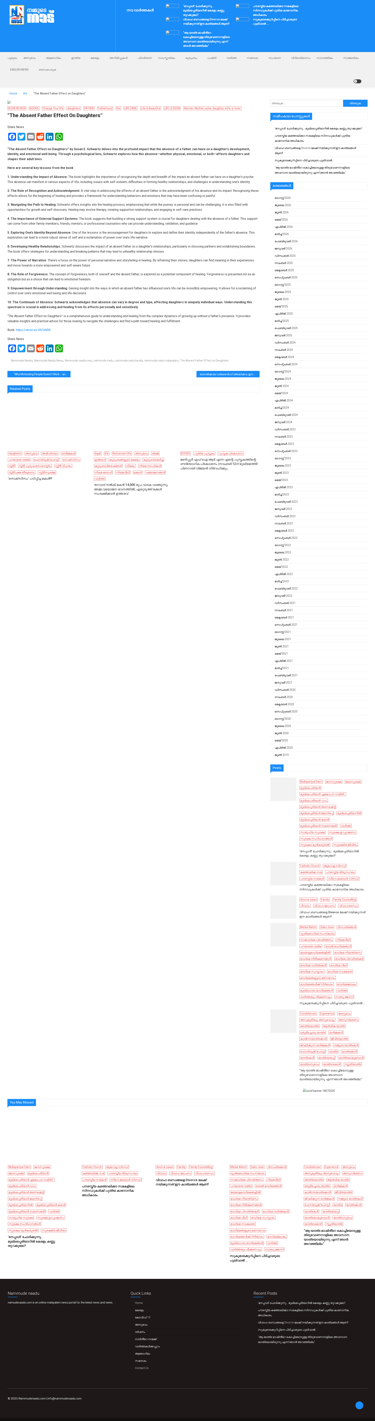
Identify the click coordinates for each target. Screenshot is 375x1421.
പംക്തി (211, 57)
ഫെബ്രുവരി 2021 (286, 675)
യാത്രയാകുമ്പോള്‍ (351, 1057)
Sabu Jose (326, 927)
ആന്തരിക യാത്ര (334, 1026)
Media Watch (308, 927)
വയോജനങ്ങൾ (155, 472)
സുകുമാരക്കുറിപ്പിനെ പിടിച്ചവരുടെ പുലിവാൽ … (305, 160)
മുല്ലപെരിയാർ (310, 787)
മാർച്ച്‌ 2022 (282, 581)
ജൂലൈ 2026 (283, 205)
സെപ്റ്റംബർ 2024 (286, 364)
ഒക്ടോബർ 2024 (284, 357)
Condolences (308, 1013)
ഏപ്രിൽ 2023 (284, 487)
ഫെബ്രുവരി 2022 (286, 588)
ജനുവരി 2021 (283, 682)
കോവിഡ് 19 (142, 1317)
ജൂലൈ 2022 (283, 552)
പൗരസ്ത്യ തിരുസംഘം (340, 872)
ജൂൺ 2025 (282, 299)
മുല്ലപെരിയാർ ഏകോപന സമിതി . (322, 794)
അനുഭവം (29, 57)
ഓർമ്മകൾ (68, 453)
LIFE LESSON (172, 108)
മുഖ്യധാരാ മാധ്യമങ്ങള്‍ (316, 990)
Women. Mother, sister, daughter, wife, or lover (212, 108)
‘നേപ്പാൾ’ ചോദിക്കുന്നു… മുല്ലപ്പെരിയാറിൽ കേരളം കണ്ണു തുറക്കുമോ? (203, 10)
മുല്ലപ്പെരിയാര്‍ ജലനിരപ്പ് (316, 813)
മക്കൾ (138, 472)
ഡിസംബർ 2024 (285, 342)
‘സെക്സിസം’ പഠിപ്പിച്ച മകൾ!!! (30, 478)
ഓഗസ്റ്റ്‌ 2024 (283, 371)
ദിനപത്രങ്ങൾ (347, 927)
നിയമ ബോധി (103, 472)
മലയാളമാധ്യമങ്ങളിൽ (315, 952)
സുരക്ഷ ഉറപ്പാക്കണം (342, 832)
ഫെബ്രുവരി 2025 (286, 328)
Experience (327, 1013)
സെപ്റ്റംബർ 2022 (286, 537)
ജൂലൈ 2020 (283, 726)
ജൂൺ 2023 (282, 472)
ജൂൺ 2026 (282, 212)
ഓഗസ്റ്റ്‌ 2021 (283, 631)
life (118, 108)
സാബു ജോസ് (344, 996)
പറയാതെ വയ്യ (19, 459)
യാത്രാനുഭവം (309, 1064)
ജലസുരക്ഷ (353, 781)
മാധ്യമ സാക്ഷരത (340, 971)
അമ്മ (155, 453)
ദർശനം (140, 1331)
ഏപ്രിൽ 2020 (284, 747)
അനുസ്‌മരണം (348, 1019)
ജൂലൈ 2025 (283, 291)
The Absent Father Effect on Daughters (204, 360)
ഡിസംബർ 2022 (285, 516)
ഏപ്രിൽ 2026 (284, 226)
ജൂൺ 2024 (282, 386)
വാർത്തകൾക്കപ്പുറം (147, 1346)
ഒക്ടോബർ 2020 (284, 704)
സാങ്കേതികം (351, 57)
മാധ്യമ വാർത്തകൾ (313, 965)
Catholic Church (310, 865)
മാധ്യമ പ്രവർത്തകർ (349, 958)
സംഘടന (274, 57)
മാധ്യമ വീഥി (338, 965)
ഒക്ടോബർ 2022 (284, 530)
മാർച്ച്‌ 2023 (282, 494)
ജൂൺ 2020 (282, 733)
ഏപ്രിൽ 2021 (284, 660)
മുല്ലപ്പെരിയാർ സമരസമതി (318, 825)
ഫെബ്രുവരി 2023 (286, 501)
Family (325, 899)
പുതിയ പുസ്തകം (204, 453)
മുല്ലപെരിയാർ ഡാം (313, 800)
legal (98, 453)
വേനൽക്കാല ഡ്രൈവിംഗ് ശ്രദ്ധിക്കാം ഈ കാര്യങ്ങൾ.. (230, 374)
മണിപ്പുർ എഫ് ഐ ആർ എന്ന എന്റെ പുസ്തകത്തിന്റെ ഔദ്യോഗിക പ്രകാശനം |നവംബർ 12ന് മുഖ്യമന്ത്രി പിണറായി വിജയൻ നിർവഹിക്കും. (218, 464)
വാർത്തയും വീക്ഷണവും (315, 996)
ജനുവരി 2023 (283, 508)
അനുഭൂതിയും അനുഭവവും (317, 1019)
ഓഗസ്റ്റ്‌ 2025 (283, 284)
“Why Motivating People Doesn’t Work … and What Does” (42, 374)
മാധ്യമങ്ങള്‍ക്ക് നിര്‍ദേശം (316, 984)
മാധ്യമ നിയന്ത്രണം (347, 952)
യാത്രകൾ (307, 1057)
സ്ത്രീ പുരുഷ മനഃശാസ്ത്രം (35, 465)
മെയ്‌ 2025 (281, 306)
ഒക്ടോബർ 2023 (284, 443)
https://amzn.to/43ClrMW (33, 330)
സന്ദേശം (252, 57)
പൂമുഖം (12, 57)
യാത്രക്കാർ (349, 1051)
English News (19, 69)
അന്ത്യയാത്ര (309, 1026)
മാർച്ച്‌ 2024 (282, 407)
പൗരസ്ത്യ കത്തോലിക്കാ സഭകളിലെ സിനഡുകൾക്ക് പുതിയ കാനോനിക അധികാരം (275, 10)
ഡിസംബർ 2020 (285, 689)
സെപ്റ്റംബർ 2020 (286, 711)
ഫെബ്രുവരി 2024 (286, 414)
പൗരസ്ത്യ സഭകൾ (312, 878)
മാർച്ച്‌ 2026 (282, 234)
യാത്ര (333, 1051)
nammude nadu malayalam (161, 360)
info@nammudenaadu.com (64, 1398)
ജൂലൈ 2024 (283, 378)
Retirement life (122, 453)
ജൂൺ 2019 (282, 754)
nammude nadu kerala (129, 360)
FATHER (89, 108)
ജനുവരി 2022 (283, 595)
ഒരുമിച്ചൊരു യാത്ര (312, 1032)
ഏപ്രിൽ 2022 (284, 574)
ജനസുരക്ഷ (333, 781)
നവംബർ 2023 (284, 436)
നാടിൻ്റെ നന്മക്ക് (146, 1339)
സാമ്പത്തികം (324, 57)
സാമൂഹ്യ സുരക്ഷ (312, 832)
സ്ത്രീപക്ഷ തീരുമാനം (22, 472)
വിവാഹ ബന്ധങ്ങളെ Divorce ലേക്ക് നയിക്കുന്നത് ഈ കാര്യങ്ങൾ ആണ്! (315, 150)
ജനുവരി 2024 (283, 422)
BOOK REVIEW (17, 108)
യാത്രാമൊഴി (331, 1064)
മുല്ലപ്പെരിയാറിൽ (349, 813)
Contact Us (142, 1368)
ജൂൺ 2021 (282, 646)
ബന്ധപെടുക (47, 69)
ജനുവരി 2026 (283, 248)
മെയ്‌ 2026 (281, 219)
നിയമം (130, 465)
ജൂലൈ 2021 (283, 639)
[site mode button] (357, 81)
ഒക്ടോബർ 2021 (284, 617)
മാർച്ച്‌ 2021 (282, 668)
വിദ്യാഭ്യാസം (300, 57)
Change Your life (53, 108)
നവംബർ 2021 (284, 610)
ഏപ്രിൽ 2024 (284, 400)
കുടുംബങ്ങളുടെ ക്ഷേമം (124, 459)
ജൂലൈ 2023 (283, 465)
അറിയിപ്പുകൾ (119, 57)
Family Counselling (344, 899)
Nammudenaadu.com (32, 1398)
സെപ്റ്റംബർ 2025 (286, 277)
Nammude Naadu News (48, 360)
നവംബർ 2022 (284, 523)
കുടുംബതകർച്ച (153, 459)
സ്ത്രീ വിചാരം (63, 465)
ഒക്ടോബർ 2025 (284, 270)
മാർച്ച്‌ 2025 (282, 320)
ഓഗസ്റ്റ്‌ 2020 (283, 718)
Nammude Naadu (22, 360)
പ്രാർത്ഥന (145, 57)
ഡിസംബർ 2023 (285, 429)
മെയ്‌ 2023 (281, 480)
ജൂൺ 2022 (282, 559)
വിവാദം (305, 905)
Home (139, 1302)
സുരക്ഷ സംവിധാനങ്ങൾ (316, 838)
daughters (73, 108)
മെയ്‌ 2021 (281, 653)
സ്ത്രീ (12, 465)
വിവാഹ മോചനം (324, 905)
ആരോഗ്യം (53, 57)
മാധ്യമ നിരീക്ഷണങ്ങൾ (315, 958)
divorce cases (308, 899)
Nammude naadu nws (78, 360)
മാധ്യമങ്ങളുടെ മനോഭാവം (317, 978)
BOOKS (34, 108)
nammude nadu (103, 360)
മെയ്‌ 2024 (281, 393)
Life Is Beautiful (150, 108)
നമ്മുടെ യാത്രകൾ (346, 1045)
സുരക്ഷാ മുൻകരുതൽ (314, 844)
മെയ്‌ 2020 (281, 740)
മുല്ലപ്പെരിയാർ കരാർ (314, 819)
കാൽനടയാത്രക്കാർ (313, 1038)
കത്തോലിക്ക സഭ (311, 872)
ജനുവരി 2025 (283, 335)
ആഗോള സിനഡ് (335, 865)
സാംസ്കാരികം (166, 57)
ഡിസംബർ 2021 (285, 603)
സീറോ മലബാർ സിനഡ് (343, 878)
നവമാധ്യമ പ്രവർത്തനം (316, 939)
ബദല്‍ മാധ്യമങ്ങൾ (338, 946)
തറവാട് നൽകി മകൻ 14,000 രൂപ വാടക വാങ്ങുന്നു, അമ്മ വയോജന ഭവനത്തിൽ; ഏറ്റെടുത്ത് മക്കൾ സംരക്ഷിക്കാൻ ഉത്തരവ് (131, 489)
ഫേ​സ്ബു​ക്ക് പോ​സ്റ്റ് (46, 459)
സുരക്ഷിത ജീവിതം (345, 844)
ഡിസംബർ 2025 (285, 255)
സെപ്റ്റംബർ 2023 (286, 451)
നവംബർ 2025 (284, 263)
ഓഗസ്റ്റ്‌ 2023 (283, 458)
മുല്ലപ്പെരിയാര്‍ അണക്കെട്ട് (317, 806)
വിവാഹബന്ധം (348, 905)
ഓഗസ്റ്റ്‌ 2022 (283, 545)
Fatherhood (105, 108)
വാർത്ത (232, 57)
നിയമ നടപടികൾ (150, 465)
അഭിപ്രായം (50, 453)
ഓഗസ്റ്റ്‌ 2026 (283, 197)
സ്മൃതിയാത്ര (353, 1064)
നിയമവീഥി (123, 472)
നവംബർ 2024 (284, 349)
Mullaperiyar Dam (311, 781)
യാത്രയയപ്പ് (326, 1057)
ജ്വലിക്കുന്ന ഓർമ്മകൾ (315, 1045)
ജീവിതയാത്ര (339, 1038)
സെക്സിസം (71, 459)
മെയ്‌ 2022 (281, 566)
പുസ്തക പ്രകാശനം (231, 453)
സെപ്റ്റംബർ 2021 (286, 624)
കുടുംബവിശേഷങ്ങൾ (108, 465)
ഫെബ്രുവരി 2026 (286, 241)
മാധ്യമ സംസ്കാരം (312, 971)
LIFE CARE (130, 108)
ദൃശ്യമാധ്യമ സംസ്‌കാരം (317, 933)
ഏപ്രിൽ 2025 (284, 313)
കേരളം (94, 57)
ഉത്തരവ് (100, 459)
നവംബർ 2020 (284, 697)
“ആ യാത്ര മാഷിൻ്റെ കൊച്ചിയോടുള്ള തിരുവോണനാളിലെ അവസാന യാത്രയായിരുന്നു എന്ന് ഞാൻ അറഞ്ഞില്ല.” (312, 170)
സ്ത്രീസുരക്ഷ (47, 472)
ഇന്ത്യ (75, 57)
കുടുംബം (191, 57)
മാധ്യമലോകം (346, 984)
